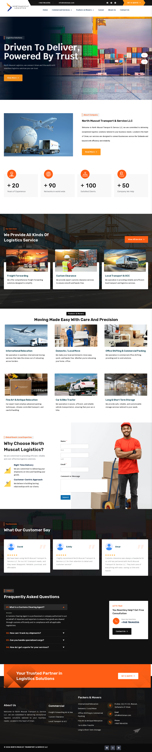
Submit (65, 497)
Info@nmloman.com (66, 3)
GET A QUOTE (133, 3)
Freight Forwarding (17, 275)
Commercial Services (61, 10)
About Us (112, 10)
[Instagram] (112, 748)
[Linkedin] (118, 748)
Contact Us (124, 10)
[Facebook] (107, 748)
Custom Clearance (66, 275)
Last (62, 459)
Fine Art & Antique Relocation (22, 399)
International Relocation (19, 351)
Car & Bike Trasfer (66, 399)
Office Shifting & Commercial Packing (126, 351)
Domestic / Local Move (68, 351)
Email (64, 464)
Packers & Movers (84, 10)
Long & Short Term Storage (120, 399)
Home (45, 10)
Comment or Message (70, 476)
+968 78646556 (130, 622)
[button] (144, 55)
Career (101, 10)
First (62, 450)
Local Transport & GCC (117, 275)
